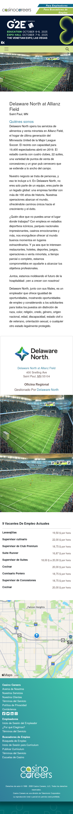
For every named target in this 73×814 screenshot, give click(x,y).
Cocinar (7, 566)
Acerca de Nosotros (13, 689)
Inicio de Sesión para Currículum (20, 745)
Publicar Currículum (13, 749)
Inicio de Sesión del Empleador (19, 723)
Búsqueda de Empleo (14, 741)
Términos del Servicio (14, 701)
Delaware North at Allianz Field (36, 368)
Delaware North (48, 389)
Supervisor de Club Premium (20, 546)
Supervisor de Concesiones (19, 580)
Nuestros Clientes (12, 697)
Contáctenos (9, 709)
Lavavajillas (9, 532)
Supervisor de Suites (15, 560)
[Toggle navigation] (6, 49)
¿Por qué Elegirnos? (13, 727)
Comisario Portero (13, 573)
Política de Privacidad (14, 705)
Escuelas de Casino (13, 757)
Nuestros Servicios (12, 693)
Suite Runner (10, 553)
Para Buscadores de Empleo (56, 11)
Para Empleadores (57, 5)
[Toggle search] (66, 49)
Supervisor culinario (14, 539)
